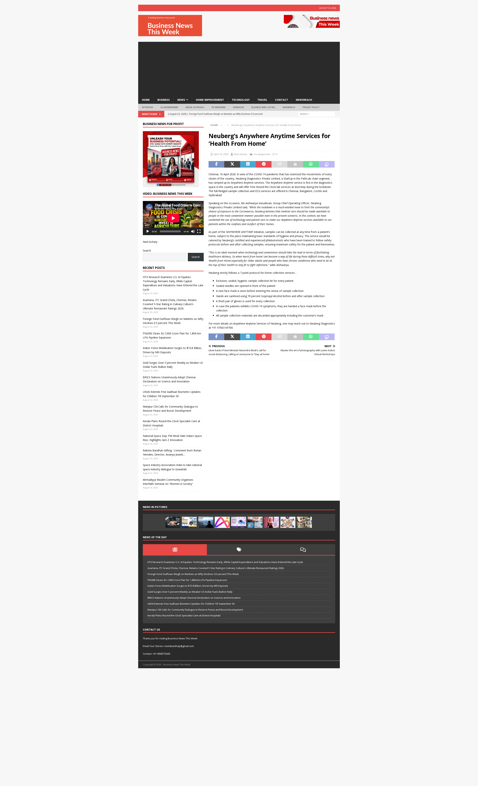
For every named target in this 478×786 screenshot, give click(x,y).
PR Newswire (219, 107)
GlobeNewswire (169, 107)
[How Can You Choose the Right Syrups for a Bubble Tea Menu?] (271, 522)
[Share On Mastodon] (327, 164)
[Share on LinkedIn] (248, 164)
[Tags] (239, 549)
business (163, 100)
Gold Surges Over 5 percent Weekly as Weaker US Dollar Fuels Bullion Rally (190, 591)
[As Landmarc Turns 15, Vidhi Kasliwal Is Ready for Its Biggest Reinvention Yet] (304, 522)
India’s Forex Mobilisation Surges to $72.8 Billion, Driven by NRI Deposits (188, 585)
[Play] (148, 231)
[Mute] (193, 231)
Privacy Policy (311, 107)
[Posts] (175, 549)
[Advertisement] (239, 68)
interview (147, 107)
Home (146, 100)
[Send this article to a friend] (279, 164)
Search (147, 250)
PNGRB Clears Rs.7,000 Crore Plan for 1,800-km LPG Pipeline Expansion (187, 580)
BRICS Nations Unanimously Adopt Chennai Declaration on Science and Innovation (194, 597)
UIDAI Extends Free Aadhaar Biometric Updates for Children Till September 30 (191, 603)
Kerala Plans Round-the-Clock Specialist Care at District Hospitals (184, 615)
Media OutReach (195, 107)
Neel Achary (240, 154)
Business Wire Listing (263, 107)
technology (241, 100)
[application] (173, 218)
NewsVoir (238, 107)
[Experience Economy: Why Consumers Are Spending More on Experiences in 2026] (205, 522)
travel (262, 100)
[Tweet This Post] (232, 164)
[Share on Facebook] (216, 164)
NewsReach (304, 100)
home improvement (210, 100)
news (181, 100)
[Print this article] (295, 164)
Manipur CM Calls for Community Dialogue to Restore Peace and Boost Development (195, 609)
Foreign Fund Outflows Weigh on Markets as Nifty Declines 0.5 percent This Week (193, 574)
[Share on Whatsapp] (311, 164)
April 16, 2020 (221, 154)
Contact (281, 100)
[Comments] (303, 549)
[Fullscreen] (199, 231)
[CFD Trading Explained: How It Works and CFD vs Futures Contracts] (172, 522)
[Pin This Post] (263, 164)
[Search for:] (316, 114)
